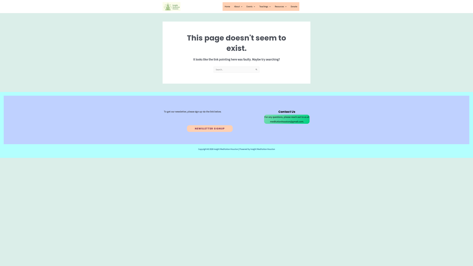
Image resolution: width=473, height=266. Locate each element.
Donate (294, 6)
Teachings (263, 6)
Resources (279, 6)
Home (227, 6)
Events (249, 6)
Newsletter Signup (210, 128)
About (237, 6)
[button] (241, 6)
